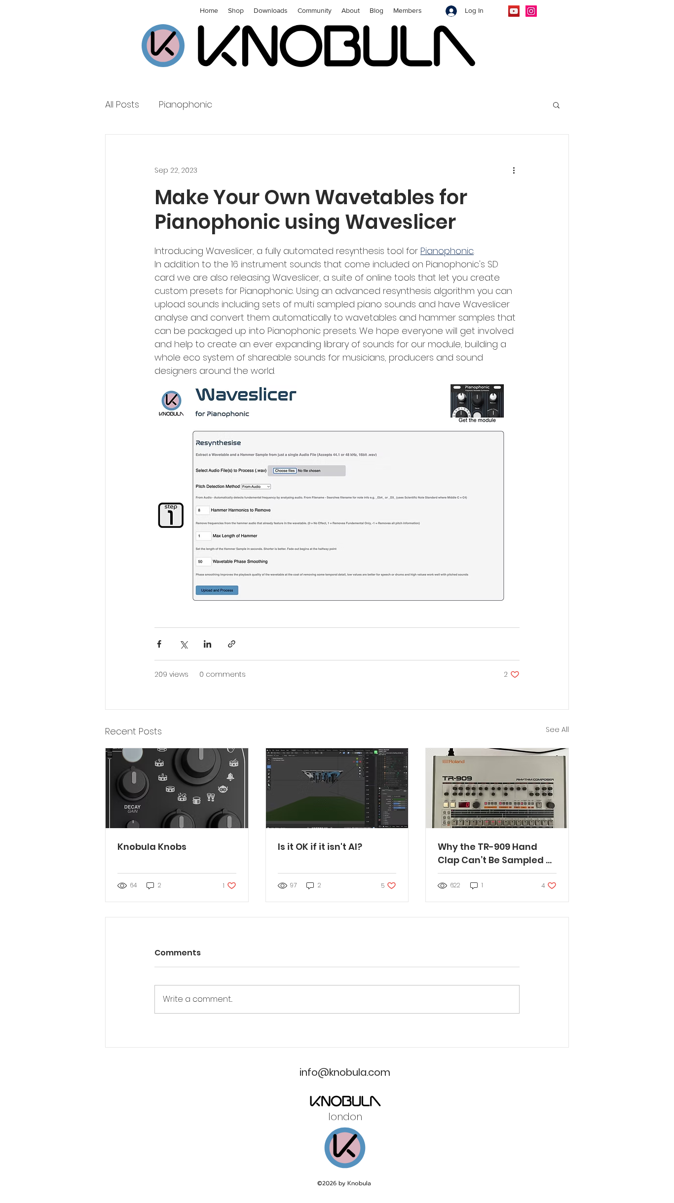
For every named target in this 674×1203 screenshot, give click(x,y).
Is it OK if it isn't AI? (320, 846)
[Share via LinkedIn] (207, 644)
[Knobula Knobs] (177, 788)
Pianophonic (185, 104)
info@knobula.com (345, 1072)
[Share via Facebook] (159, 644)
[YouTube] (514, 11)
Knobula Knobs (152, 846)
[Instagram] (531, 11)
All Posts (122, 104)
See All (557, 729)
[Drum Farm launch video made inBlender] (337, 788)
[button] (556, 105)
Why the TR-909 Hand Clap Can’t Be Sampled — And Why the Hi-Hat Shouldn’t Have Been (496, 853)
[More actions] (514, 170)
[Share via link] (231, 644)
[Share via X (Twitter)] (183, 644)
